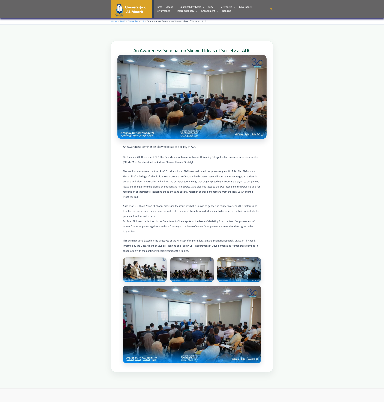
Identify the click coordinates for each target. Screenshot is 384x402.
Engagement (208, 11)
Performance (163, 11)
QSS (210, 7)
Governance (245, 7)
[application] (174, 7)
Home (159, 7)
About (169, 7)
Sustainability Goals (190, 7)
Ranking (226, 11)
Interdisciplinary (185, 11)
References (226, 7)
